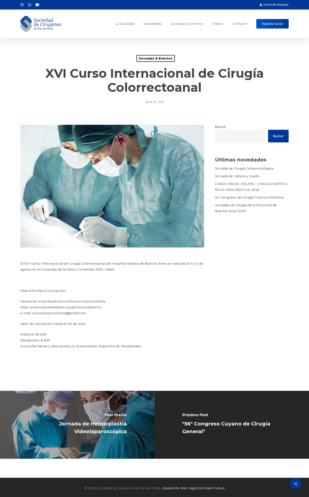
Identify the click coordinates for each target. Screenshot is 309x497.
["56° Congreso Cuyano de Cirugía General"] (231, 425)
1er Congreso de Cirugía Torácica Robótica (249, 197)
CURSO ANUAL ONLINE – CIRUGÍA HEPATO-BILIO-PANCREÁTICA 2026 (251, 187)
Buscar (220, 127)
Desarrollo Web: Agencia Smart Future (193, 488)
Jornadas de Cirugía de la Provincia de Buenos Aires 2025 (246, 208)
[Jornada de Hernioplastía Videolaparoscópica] (77, 425)
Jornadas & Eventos (156, 58)
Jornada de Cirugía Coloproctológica (244, 168)
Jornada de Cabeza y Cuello (237, 176)
